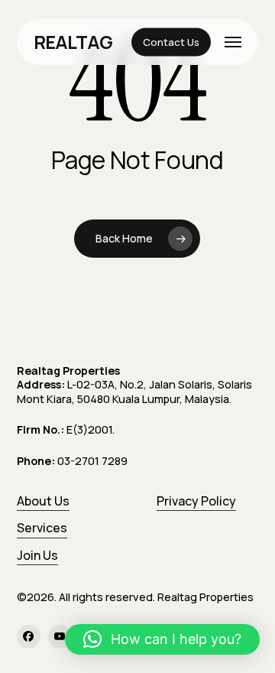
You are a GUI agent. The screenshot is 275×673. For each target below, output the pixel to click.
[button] (233, 42)
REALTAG (73, 42)
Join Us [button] (37, 555)
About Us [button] (43, 501)
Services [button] (42, 527)
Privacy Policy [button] (196, 501)
